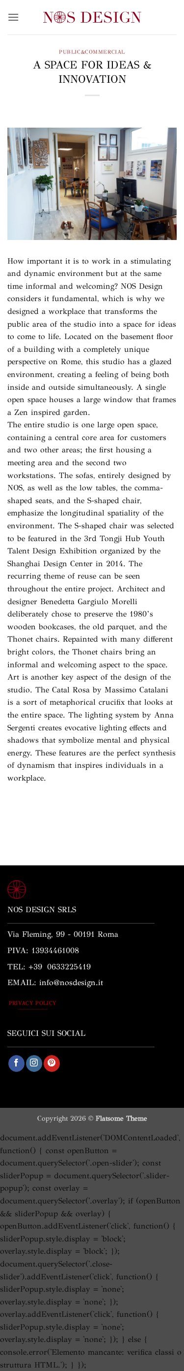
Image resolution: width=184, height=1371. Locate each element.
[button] (13, 17)
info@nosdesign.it (71, 982)
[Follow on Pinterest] (52, 1063)
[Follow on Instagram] (34, 1063)
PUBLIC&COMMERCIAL (92, 51)
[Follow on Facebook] (16, 1063)
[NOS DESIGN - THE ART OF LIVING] (92, 17)
